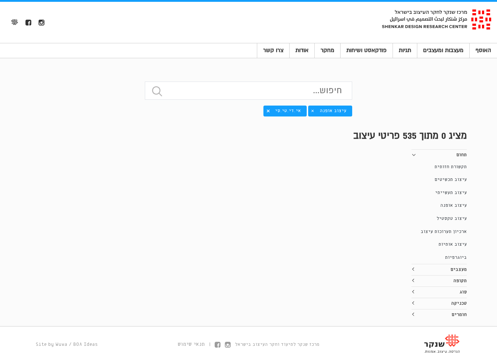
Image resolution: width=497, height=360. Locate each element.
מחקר (327, 50)
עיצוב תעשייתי (451, 192)
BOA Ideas (85, 344)
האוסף (483, 50)
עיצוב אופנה (453, 205)
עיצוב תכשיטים (450, 179)
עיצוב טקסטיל (452, 218)
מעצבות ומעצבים (443, 50)
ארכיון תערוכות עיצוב (444, 231)
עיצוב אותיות (452, 244)
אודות (302, 50)
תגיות (405, 50)
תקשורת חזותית (450, 167)
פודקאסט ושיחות (366, 50)
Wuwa (61, 344)
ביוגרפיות (456, 257)
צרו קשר (273, 50)
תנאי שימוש (191, 344)
